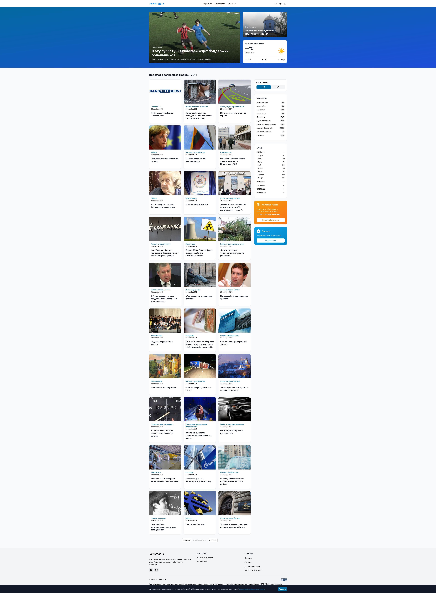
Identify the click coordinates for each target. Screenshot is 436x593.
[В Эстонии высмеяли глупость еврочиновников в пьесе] (200, 409)
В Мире (154, 152)
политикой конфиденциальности (252, 589)
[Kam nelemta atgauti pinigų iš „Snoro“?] (234, 320)
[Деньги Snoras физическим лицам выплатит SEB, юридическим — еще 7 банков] (234, 183)
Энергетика (190, 244)
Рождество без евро (195, 524)
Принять (282, 589)
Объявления (220, 4)
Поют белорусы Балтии (197, 204)
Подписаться (270, 240)
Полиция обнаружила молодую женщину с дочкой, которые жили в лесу (199, 116)
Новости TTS (156, 107)
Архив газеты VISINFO (253, 570)
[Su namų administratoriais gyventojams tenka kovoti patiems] (234, 457)
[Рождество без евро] (200, 503)
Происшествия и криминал (197, 107)
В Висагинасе (225, 152)
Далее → (213, 540)
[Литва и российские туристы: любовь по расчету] (234, 366)
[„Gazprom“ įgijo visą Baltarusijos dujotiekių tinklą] (200, 457)
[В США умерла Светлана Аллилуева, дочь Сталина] (165, 183)
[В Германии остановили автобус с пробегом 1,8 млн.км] (165, 409)
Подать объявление (270, 220)
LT (278, 87)
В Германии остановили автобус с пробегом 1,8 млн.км (162, 433)
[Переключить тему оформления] (285, 4)
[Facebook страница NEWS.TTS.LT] (156, 570)
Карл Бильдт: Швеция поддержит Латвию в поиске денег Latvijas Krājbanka (164, 253)
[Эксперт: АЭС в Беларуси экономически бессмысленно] (165, 457)
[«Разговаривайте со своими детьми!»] (200, 275)
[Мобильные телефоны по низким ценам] (165, 92)
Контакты (248, 558)
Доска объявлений (252, 566)
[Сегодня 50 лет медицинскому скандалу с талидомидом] (165, 503)
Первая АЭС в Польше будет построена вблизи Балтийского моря (199, 253)
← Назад (186, 540)
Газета (233, 4)
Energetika (190, 335)
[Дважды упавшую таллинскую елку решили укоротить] (234, 229)
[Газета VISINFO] (280, 4)
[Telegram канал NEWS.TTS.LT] (151, 570)
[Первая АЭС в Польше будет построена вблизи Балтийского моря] (200, 229)
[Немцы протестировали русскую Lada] (234, 409)
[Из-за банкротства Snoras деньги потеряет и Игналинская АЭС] (234, 137)
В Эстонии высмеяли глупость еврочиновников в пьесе (199, 435)
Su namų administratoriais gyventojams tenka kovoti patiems (232, 481)
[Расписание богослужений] (165, 366)
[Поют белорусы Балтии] (200, 183)
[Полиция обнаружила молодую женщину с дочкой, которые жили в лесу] (200, 92)
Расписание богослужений (163, 387)
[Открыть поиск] (276, 4)
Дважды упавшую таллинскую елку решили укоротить (232, 253)
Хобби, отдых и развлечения (232, 107)
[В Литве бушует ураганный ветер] (200, 366)
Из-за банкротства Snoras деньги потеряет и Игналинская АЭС (232, 161)
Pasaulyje (189, 472)
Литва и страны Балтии (195, 152)
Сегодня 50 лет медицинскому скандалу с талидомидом (163, 527)
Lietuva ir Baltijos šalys (229, 335)
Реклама (248, 562)
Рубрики (205, 4)
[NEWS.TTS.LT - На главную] (157, 3)
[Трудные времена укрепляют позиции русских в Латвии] (234, 503)
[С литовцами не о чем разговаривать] (200, 137)
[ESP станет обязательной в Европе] (234, 92)
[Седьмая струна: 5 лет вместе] (165, 320)
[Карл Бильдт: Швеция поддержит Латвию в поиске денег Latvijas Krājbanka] (165, 229)
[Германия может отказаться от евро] (165, 137)
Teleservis (162, 579)
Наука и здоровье (193, 290)
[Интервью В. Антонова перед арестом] (234, 275)
